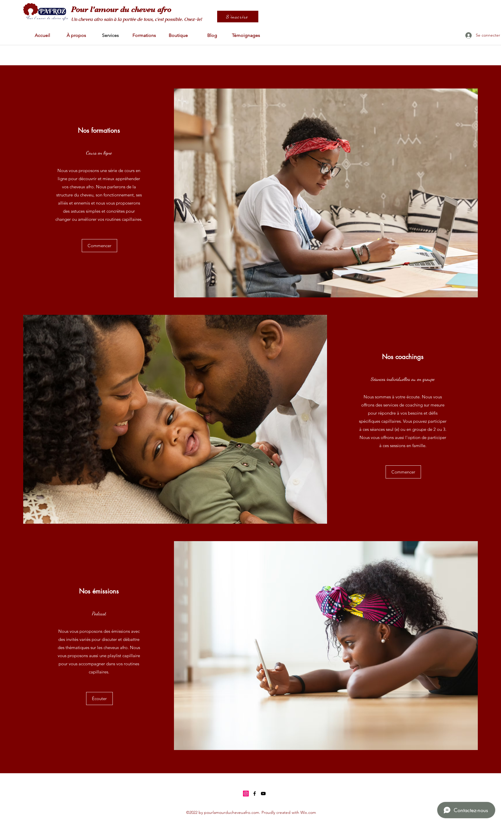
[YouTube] (263, 793)
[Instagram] (246, 793)
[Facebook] (254, 793)
